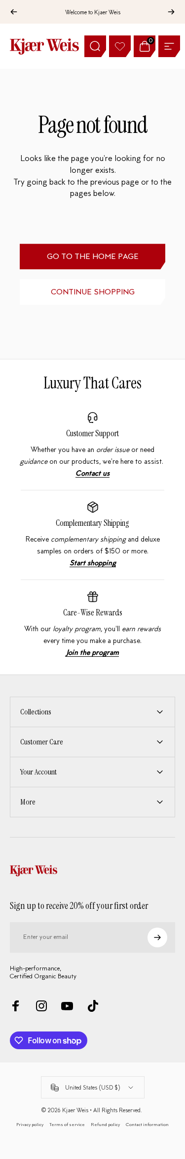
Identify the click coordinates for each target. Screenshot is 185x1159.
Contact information (147, 1124)
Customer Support (92, 433)
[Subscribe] (157, 937)
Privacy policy (29, 1124)
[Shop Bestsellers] (92, 535)
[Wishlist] (120, 46)
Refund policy (105, 1124)
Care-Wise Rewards (92, 612)
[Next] (171, 12)
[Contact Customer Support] (92, 445)
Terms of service (67, 1124)
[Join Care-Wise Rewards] (92, 624)
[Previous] (14, 12)
